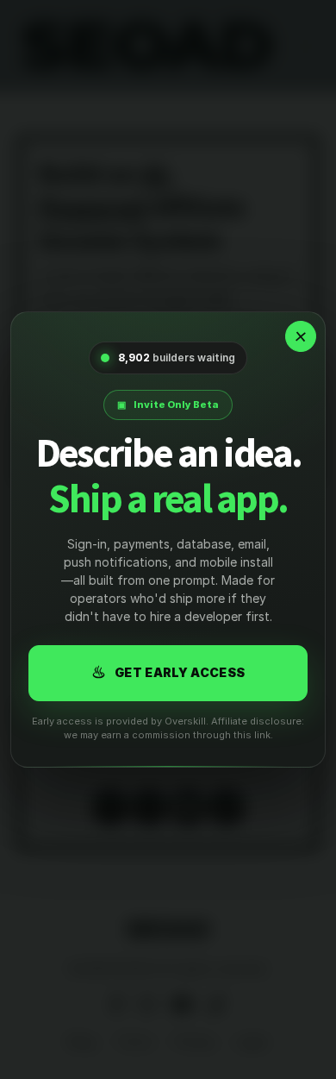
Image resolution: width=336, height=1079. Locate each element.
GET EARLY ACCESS (168, 672)
